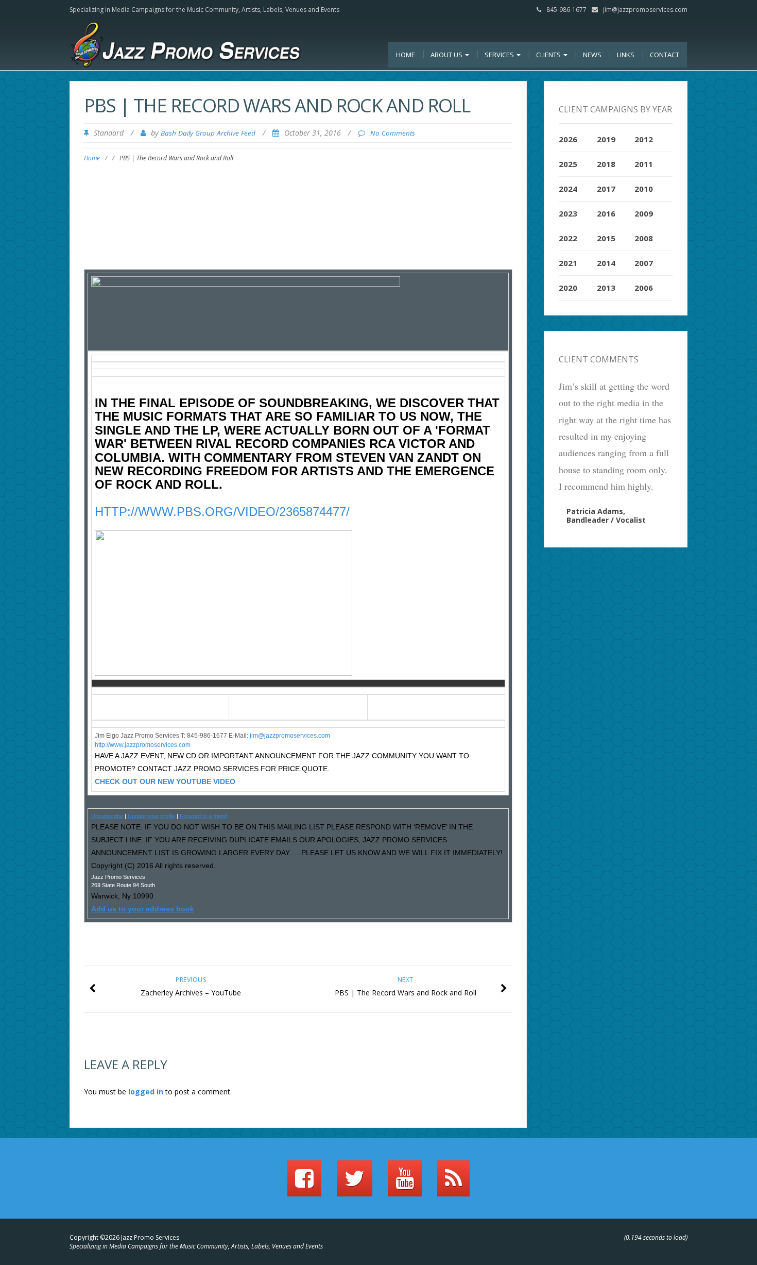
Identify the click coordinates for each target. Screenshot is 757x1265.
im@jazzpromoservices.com (290, 735)
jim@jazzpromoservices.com (645, 9)
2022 (568, 238)
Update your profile (151, 816)
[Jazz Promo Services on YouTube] (404, 1183)
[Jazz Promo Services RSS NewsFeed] (453, 1183)
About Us (447, 54)
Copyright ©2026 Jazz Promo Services (124, 1237)
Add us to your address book (142, 909)
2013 (606, 287)
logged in (145, 1091)
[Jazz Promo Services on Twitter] (354, 1183)
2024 (568, 189)
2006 (643, 287)
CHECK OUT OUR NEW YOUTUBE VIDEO (165, 781)
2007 (643, 263)
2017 (606, 189)
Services (500, 54)
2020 (568, 287)
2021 (568, 263)
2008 (643, 238)
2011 (643, 164)
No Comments (392, 133)
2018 (606, 164)
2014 (606, 263)
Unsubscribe (107, 816)
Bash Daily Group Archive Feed (208, 133)
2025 (568, 164)
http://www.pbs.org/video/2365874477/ (222, 512)
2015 (606, 238)
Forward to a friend (203, 816)
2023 (568, 213)
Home (405, 54)
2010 (643, 189)
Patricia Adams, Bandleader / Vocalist (606, 515)
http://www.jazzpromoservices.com (143, 744)
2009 (643, 213)
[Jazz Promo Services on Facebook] (304, 1183)
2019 (606, 139)
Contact (664, 54)
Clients (549, 54)
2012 (643, 139)
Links (625, 54)
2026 (568, 139)
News (592, 54)
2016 (606, 213)
